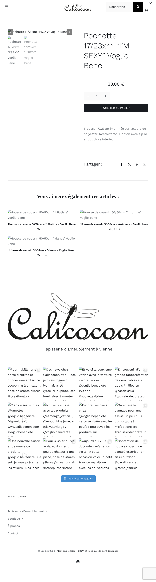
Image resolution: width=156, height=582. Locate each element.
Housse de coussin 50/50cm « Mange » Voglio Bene (41, 250)
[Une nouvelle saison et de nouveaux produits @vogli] (24, 455)
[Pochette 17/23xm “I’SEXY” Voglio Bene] (40, 32)
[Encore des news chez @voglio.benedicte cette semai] (96, 419)
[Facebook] (122, 164)
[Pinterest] (137, 164)
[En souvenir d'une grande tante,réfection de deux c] (132, 384)
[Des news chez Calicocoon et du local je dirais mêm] (60, 384)
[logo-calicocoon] (77, 3)
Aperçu (59, 215)
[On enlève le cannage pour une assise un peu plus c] (132, 419)
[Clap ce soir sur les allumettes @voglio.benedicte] (24, 419)
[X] (129, 164)
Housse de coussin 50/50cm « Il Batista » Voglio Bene (42, 224)
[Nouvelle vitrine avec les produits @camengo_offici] (60, 419)
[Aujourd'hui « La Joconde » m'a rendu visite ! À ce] (96, 455)
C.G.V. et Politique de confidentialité (98, 551)
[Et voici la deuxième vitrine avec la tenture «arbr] (96, 384)
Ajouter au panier (116, 107)
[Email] (144, 164)
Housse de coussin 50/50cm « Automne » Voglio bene (114, 224)
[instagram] (78, 562)
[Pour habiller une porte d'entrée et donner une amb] (24, 384)
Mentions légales (66, 551)
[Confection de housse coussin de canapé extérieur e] (132, 455)
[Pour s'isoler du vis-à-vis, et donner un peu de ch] (60, 455)
